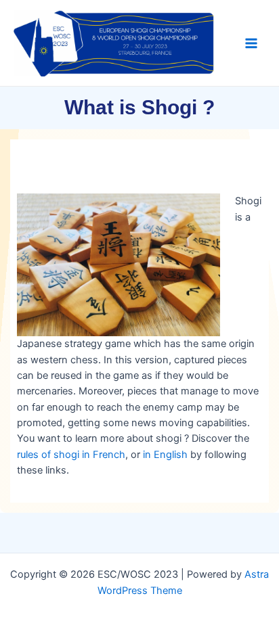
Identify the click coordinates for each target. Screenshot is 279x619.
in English (165, 455)
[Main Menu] (251, 43)
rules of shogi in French (71, 455)
